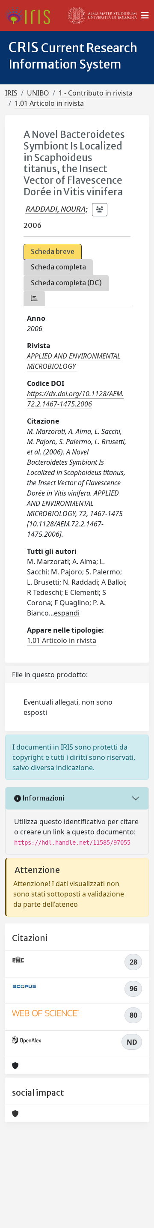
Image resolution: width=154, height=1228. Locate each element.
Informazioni (42, 798)
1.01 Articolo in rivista (49, 103)
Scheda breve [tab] (52, 251)
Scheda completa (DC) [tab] (66, 282)
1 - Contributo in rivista (96, 93)
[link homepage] (31, 15)
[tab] (34, 298)
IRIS (11, 93)
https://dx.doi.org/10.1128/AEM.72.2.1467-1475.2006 (75, 399)
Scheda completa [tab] (58, 267)
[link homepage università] (102, 15)
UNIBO (38, 93)
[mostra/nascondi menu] (145, 15)
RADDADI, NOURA (55, 209)
